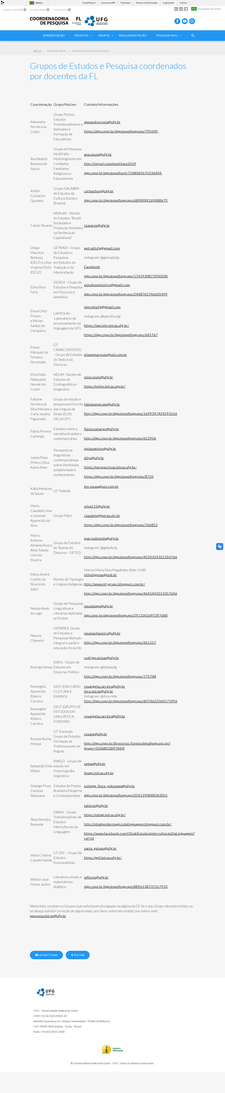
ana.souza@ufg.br (98, 154)
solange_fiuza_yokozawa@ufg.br (109, 786)
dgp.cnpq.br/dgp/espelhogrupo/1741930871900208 (126, 276)
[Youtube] (185, 21)
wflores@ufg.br (96, 877)
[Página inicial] (49, 24)
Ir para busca (60, 9)
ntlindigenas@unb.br (100, 575)
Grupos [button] (104, 35)
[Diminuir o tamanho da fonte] (181, 9)
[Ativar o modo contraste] (186, 9)
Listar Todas (48, 955)
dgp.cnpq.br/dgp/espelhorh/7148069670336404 (123, 173)
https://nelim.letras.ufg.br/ (104, 386)
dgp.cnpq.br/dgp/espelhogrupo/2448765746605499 (126, 294)
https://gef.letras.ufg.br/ (103, 857)
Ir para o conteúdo (13, 9)
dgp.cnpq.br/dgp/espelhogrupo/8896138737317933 (126, 886)
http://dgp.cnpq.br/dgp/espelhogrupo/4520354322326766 (130, 557)
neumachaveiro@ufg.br (102, 633)
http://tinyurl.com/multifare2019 (110, 163)
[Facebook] (177, 21)
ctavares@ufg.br (97, 225)
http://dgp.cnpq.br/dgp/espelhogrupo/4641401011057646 (130, 593)
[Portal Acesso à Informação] (112, 1053)
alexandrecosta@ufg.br (102, 122)
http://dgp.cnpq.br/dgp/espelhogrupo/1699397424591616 (130, 413)
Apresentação (54, 35)
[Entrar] (2, 3)
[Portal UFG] (96, 25)
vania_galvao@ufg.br (100, 848)
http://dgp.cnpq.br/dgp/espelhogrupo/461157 (120, 642)
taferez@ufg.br (96, 805)
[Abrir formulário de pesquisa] (193, 35)
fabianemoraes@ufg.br (102, 404)
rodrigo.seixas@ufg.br (101, 658)
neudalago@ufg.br (98, 606)
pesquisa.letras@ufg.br (48, 916)
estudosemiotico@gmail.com (107, 285)
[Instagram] (192, 21)
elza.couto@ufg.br (98, 377)
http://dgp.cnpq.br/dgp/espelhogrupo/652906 (120, 438)
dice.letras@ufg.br (98, 691)
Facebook (92, 267)
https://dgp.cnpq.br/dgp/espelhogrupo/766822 (121, 525)
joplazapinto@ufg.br (100, 448)
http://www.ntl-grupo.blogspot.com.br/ (114, 584)
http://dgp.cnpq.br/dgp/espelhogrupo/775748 (120, 676)
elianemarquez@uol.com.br (105, 354)
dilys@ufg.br (94, 458)
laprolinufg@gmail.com (102, 307)
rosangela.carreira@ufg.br (104, 686)
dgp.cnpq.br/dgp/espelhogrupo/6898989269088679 (126, 200)
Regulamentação (132, 35)
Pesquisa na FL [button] (167, 35)
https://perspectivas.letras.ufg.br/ (110, 467)
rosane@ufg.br (95, 734)
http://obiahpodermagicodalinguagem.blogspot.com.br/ (128, 824)
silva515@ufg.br (97, 506)
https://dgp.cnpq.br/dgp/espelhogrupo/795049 (121, 131)
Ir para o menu (38, 9)
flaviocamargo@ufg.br (101, 429)
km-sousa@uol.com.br (101, 486)
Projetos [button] (81, 35)
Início (37, 50)
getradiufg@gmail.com (102, 248)
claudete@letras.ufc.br (102, 515)
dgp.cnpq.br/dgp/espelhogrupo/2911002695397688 (126, 615)
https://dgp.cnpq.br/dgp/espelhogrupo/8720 (118, 476)
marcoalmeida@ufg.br (101, 538)
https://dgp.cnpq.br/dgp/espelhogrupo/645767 (121, 335)
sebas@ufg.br (94, 763)
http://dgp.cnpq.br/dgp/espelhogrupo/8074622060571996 (130, 701)
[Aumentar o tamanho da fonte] (176, 9)
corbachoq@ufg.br (99, 191)
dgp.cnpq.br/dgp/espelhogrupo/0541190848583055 (126, 795)
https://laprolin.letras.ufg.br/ (106, 325)
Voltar (78, 955)
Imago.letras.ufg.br (99, 773)
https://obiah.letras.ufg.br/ (105, 815)
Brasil (39, 2)
